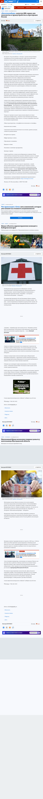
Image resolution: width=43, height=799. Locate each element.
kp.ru (9, 20)
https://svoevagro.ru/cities (27, 178)
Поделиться (38, 20)
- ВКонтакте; (7, 408)
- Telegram (6, 414)
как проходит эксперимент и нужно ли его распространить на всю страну (26, 340)
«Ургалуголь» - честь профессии (32, 7)
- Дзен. (5, 417)
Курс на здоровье (21, 7)
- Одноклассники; (8, 411)
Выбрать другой (7, 8)
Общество (3, 204)
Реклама (33, 4)
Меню (2, 1)
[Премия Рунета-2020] (17, 1)
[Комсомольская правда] (10, 1)
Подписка (39, 4)
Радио (28, 4)
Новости (3, 223)
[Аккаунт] (41, 1)
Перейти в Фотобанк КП (17, 53)
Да (2, 8)
